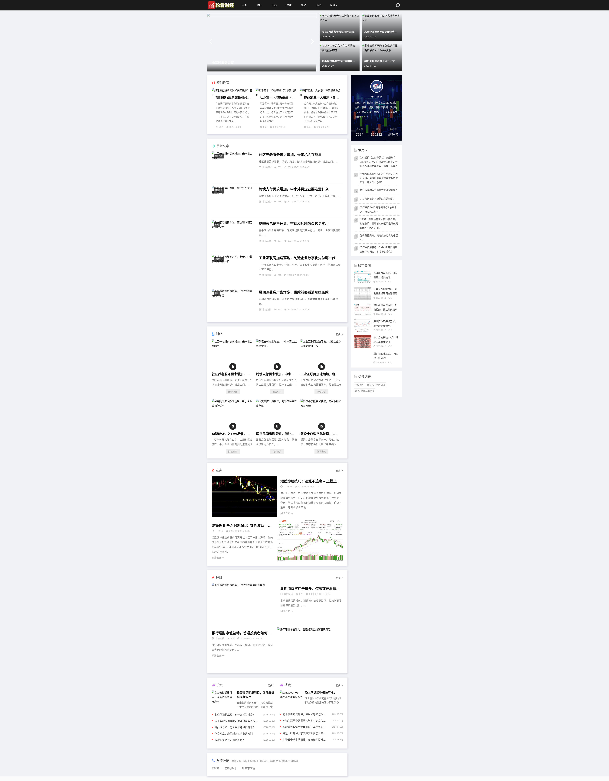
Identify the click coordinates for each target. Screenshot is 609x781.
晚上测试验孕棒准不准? (320, 693)
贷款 (217, 293)
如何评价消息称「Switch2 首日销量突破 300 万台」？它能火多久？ (378, 249)
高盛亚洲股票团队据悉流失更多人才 (381, 32)
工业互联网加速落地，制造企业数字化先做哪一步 (297, 257)
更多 (338, 334)
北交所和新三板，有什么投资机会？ (235, 714)
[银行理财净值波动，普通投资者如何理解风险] (310, 648)
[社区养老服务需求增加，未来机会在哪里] (233, 346)
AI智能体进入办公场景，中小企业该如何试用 (232, 434)
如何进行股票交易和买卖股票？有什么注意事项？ (233, 97)
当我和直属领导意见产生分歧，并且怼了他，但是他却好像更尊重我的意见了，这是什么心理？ (379, 178)
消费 (318, 5)
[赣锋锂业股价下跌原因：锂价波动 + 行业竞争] (310, 540)
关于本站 (376, 97)
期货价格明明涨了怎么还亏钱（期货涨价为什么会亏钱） (381, 61)
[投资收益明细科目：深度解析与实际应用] (223, 699)
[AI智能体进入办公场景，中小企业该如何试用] (233, 405)
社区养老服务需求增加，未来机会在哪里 (290, 154)
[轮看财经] (220, 5)
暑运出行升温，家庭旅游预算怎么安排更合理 (305, 733)
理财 (288, 5)
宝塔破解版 (230, 768)
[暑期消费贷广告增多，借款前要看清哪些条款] (244, 603)
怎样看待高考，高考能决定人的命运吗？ (379, 237)
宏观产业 (219, 259)
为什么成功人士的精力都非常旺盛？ (379, 190)
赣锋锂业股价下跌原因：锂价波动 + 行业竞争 (242, 525)
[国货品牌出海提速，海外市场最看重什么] (277, 405)
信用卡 (333, 5)
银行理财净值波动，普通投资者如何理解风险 (242, 633)
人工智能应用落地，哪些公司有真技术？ (237, 721)
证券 (274, 5)
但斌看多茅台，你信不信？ (230, 740)
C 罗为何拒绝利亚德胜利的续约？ (378, 198)
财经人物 (219, 156)
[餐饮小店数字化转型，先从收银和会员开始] (321, 405)
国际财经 (219, 190)
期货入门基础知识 (376, 385)
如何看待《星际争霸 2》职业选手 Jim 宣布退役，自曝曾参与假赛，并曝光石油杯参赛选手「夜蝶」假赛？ (379, 162)
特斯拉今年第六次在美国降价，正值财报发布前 (339, 61)
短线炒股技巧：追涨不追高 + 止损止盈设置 (310, 481)
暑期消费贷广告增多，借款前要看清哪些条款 (294, 292)
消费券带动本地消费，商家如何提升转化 (305, 739)
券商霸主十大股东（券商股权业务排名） (321, 97)
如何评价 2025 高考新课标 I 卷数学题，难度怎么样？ (378, 209)
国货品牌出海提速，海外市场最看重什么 (276, 434)
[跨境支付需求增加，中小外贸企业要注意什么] (277, 346)
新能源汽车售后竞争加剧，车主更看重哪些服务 (305, 727)
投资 (303, 5)
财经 (259, 5)
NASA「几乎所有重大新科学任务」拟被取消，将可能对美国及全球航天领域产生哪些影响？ (379, 223)
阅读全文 (232, 391)
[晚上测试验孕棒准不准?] (291, 699)
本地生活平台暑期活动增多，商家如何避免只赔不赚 (305, 720)
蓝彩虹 (215, 768)
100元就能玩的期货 (364, 391)
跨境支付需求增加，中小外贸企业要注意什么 (294, 189)
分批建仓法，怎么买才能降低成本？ (235, 727)
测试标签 (359, 385)
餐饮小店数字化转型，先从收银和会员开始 (321, 434)
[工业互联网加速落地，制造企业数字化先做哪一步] (321, 346)
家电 (217, 225)
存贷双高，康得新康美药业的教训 (234, 733)
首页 (244, 5)
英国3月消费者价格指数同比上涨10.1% (339, 32)
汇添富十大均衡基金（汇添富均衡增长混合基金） (277, 97)
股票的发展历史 (223, 62)
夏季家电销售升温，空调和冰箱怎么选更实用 (294, 223)
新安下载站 (248, 768)
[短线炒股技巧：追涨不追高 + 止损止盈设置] (244, 496)
